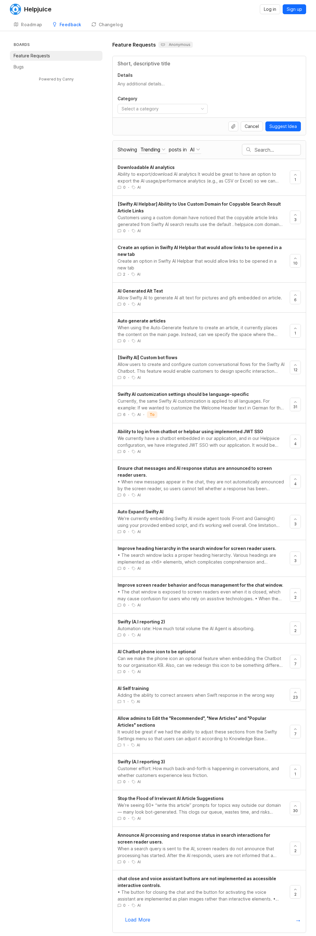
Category (127, 98)
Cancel (252, 126)
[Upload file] (233, 126)
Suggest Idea (283, 126)
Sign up (294, 9)
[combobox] (163, 109)
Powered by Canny (56, 79)
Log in (270, 9)
